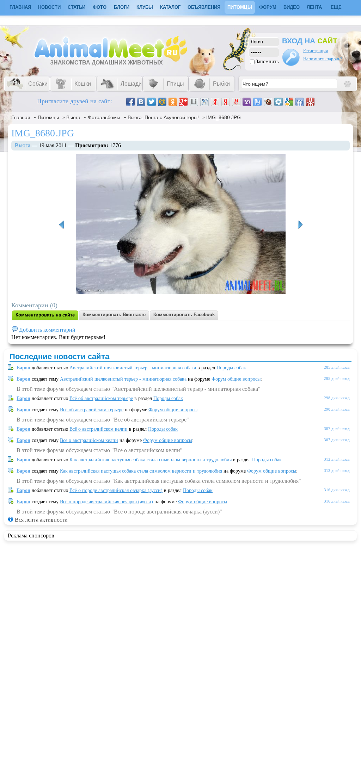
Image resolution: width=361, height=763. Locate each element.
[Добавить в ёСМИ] (236, 102)
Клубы (144, 7)
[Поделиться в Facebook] (130, 102)
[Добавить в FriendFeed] (299, 102)
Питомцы (239, 7)
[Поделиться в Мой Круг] (278, 102)
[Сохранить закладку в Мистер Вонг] (310, 102)
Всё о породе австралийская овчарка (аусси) (116, 490)
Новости (49, 7)
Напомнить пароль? (322, 58)
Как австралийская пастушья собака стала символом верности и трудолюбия (150, 459)
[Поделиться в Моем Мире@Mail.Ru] (162, 102)
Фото (99, 7)
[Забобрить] (268, 102)
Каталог (170, 7)
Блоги (121, 7)
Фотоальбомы (104, 117)
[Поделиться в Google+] (183, 102)
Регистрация (315, 50)
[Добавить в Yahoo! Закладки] (247, 102)
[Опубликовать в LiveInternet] (194, 102)
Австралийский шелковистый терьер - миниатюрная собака (132, 367)
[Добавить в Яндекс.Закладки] (225, 102)
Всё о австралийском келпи (98, 429)
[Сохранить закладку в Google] (289, 102)
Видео (291, 7)
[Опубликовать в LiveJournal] (204, 102)
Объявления (204, 7)
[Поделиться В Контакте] (141, 102)
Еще (336, 7)
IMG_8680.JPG (223, 117)
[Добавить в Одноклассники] (173, 102)
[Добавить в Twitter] (151, 102)
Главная (20, 117)
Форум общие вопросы (236, 379)
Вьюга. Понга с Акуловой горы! (163, 117)
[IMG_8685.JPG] (61, 224)
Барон (23, 367)
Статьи (76, 7)
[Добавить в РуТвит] (257, 102)
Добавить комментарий (47, 330)
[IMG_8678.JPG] (300, 224)
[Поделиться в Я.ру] (215, 102)
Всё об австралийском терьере (101, 398)
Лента (314, 7)
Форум (267, 7)
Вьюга (73, 117)
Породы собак (231, 367)
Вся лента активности (41, 520)
